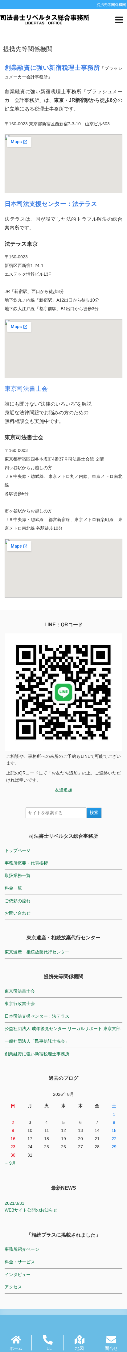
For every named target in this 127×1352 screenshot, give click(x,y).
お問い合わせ (18, 913)
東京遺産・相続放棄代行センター (37, 951)
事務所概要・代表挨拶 (26, 863)
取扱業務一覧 (18, 875)
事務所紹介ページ (22, 1249)
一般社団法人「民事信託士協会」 (37, 1041)
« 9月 (11, 1163)
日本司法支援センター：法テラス (37, 1016)
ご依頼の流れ (18, 900)
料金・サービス (20, 1261)
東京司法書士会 (26, 388)
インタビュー (18, 1274)
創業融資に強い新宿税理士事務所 (37, 1053)
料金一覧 (13, 888)
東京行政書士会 (20, 1003)
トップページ (18, 850)
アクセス (13, 1286)
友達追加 (63, 789)
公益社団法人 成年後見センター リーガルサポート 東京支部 (63, 1028)
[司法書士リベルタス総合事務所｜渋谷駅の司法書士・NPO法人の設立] (45, 18)
